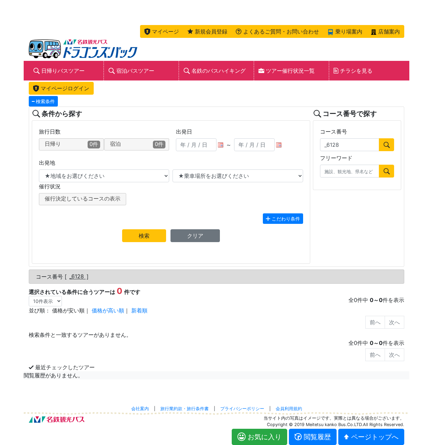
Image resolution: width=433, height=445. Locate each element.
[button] (161, 31)
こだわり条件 (285, 218)
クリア (195, 235)
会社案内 (140, 408)
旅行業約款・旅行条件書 (184, 408)
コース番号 (333, 131)
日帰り (71, 144)
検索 (144, 235)
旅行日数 (50, 131)
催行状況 (50, 186)
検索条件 (45, 101)
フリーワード (336, 158)
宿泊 (136, 144)
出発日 (184, 131)
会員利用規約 (289, 408)
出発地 (47, 162)
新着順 (139, 310)
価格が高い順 (108, 310)
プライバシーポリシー (242, 408)
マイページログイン (64, 88)
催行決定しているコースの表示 (82, 199)
